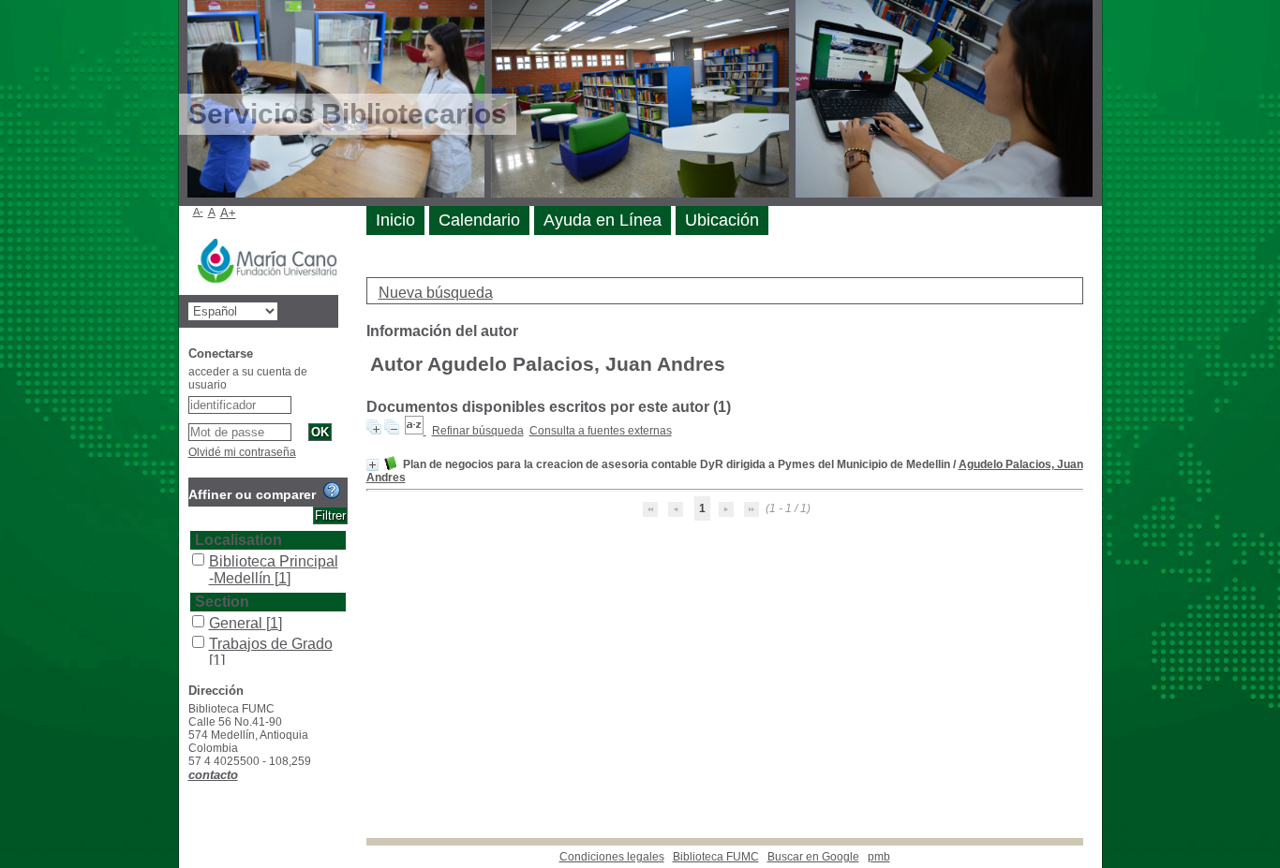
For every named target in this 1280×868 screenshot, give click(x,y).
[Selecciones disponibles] (415, 430)
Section (222, 602)
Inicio (395, 220)
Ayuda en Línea (602, 220)
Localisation (238, 540)
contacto (213, 775)
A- (198, 211)
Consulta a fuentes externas (600, 430)
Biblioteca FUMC (716, 856)
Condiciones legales (611, 856)
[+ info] (372, 465)
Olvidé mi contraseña (242, 452)
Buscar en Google (813, 856)
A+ (228, 213)
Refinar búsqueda (478, 430)
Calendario (479, 220)
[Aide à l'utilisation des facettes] (331, 490)
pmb (879, 856)
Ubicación (722, 220)
